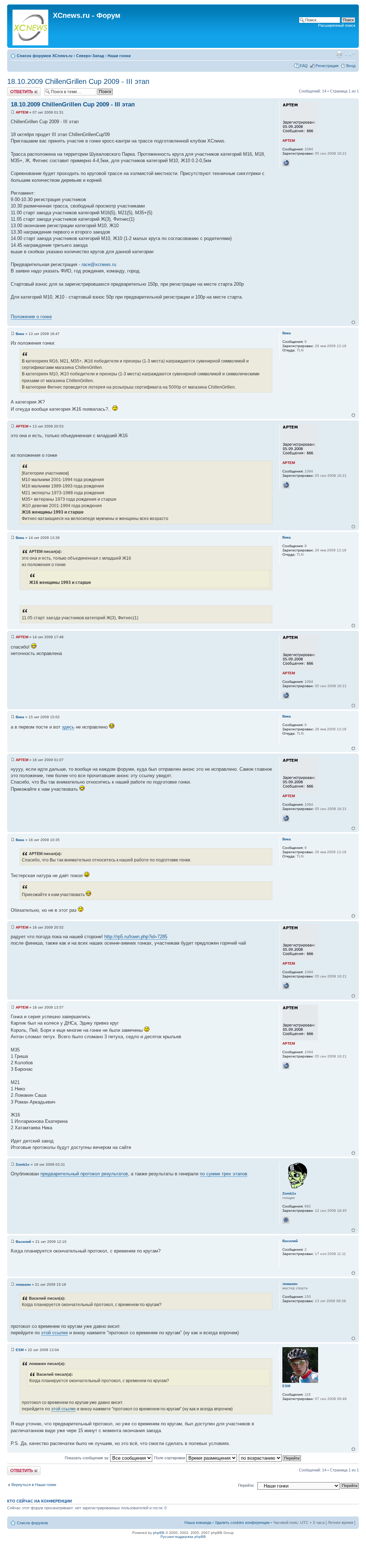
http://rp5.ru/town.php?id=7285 (135, 936)
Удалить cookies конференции (242, 1522)
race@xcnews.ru (98, 264)
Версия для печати (339, 54)
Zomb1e (23, 1164)
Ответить (15, 89)
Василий (23, 1242)
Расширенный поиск (336, 25)
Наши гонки (119, 56)
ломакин (23, 1284)
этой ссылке (54, 1332)
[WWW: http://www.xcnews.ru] (286, 162)
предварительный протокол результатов (84, 1173)
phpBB (158, 1533)
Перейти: (246, 1485)
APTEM (22, 112)
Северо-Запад (90, 56)
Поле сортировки (170, 1458)
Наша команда (197, 1522)
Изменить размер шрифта (350, 54)
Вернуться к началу (353, 322)
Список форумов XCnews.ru (45, 56)
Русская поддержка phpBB (183, 1537)
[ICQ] (286, 1220)
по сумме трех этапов (223, 1173)
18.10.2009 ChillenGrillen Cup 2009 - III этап (78, 81)
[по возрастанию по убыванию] (270, 1458)
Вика (20, 334)
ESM (20, 1350)
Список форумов (32, 1523)
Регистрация (327, 66)
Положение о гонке (31, 316)
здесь (68, 727)
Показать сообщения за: (87, 1458)
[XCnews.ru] (31, 26)
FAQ (304, 66)
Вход (350, 66)
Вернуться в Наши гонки (33, 1484)
